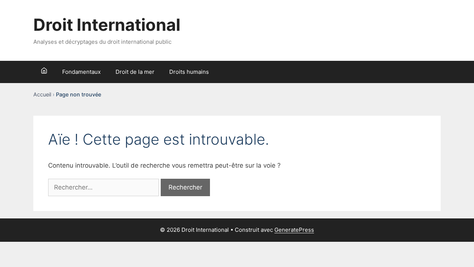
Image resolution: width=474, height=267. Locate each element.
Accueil (42, 94)
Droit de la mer (135, 71)
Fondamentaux (81, 71)
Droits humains (189, 71)
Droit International (106, 24)
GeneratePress (294, 229)
